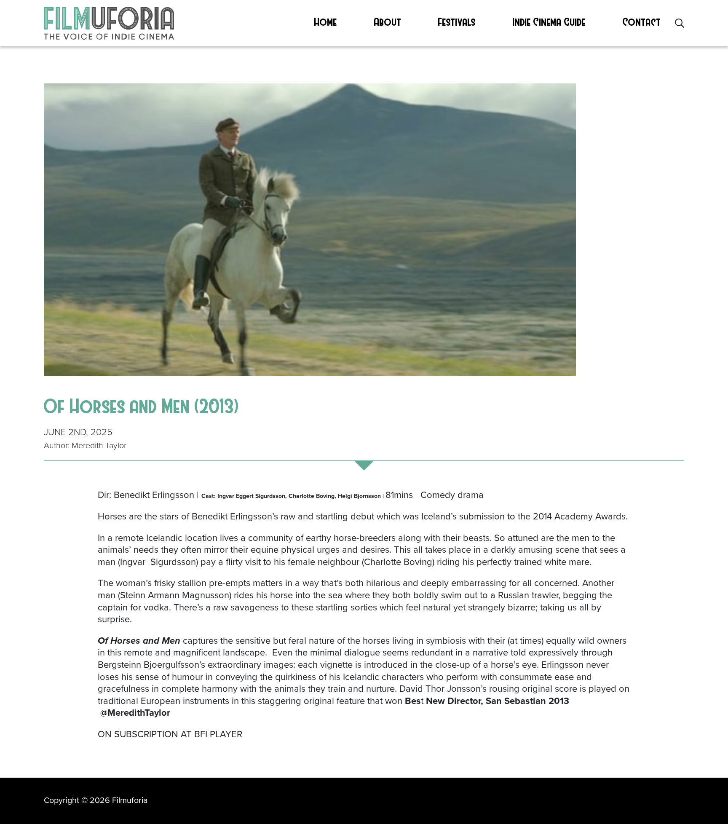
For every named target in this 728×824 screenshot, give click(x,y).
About (387, 21)
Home (325, 21)
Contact (642, 21)
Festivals (457, 21)
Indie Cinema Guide (549, 21)
